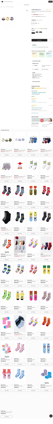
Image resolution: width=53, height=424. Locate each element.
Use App (50, 1)
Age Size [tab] (33, 30)
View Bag (49, 37)
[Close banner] (0, 1)
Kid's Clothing (8, 6)
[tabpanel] (42, 33)
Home (1, 6)
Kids (4, 6)
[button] (26, 1)
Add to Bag (39, 40)
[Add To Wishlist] (51, 5)
